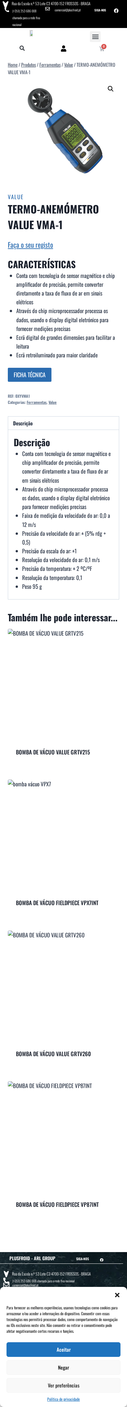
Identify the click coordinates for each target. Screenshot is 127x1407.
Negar (63, 1367)
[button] (117, 1295)
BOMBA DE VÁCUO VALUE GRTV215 (53, 752)
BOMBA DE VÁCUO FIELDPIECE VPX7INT (57, 903)
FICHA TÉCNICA (30, 374)
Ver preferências (63, 1385)
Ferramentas (37, 402)
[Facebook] (116, 10)
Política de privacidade (63, 1399)
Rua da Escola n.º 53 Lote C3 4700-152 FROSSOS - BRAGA (51, 3)
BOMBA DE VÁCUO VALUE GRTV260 (53, 1054)
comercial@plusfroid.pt (68, 9)
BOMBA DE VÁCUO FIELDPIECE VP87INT (57, 1204)
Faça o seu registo (30, 245)
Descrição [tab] (23, 423)
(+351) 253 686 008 (24, 10)
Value (16, 197)
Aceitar (64, 1349)
